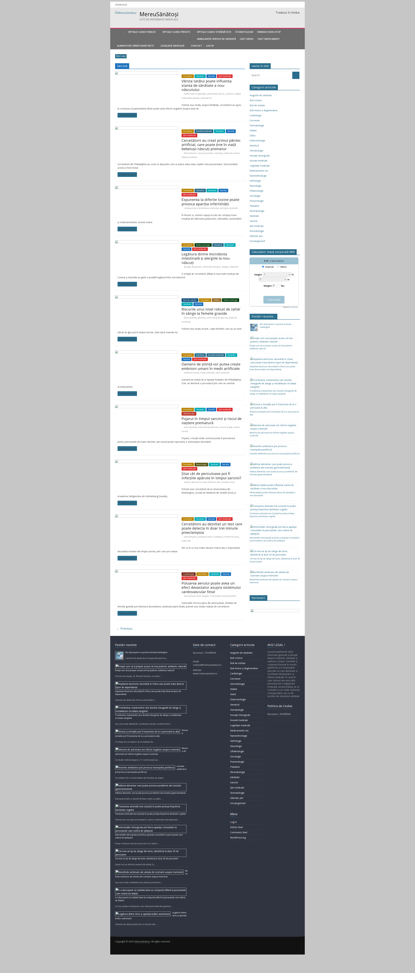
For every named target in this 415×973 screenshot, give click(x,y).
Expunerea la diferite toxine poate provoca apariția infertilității (210, 201)
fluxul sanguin (202, 596)
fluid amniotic (190, 153)
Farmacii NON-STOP (269, 31)
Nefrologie (255, 180)
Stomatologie (244, 31)
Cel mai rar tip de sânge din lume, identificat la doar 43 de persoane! (146, 858)
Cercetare (187, 76)
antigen (225, 266)
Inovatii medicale (204, 131)
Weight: (268, 285)
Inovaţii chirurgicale (260, 155)
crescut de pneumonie (208, 427)
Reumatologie (257, 210)
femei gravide (190, 317)
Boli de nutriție (190, 300)
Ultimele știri (189, 413)
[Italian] (294, 16)
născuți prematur (205, 153)
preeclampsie (190, 536)
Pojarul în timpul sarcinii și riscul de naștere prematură (212, 420)
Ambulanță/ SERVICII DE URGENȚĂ (216, 38)
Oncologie (255, 195)
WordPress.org (238, 837)
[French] (298, 16)
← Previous (124, 628)
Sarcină (211, 76)
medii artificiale (207, 372)
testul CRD (186, 540)
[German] (285, 16)
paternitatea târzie (215, 93)
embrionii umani (191, 372)
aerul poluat (189, 596)
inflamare (234, 266)
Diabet (216, 300)
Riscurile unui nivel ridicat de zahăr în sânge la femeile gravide (211, 311)
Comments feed (238, 832)
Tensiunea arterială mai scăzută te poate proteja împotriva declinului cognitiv (272, 515)
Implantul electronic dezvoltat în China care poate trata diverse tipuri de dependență (272, 368)
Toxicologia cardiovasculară (223, 596)
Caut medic (247, 38)
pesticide (233, 208)
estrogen (224, 208)
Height (258, 274)
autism (187, 482)
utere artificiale (222, 372)
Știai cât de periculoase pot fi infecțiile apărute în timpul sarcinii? (211, 475)
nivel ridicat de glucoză (217, 317)
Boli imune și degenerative (263, 110)
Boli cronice (256, 100)
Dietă (252, 135)
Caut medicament (269, 38)
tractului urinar (228, 482)
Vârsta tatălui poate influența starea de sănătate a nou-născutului (207, 85)
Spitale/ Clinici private (176, 31)
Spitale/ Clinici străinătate (214, 31)
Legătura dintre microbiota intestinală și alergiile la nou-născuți (206, 258)
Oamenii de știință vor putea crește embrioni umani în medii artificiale (211, 366)
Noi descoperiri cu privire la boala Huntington (146, 652)
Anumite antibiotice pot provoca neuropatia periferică (275, 453)
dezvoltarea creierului (208, 208)
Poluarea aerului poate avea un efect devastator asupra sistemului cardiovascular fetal (211, 587)
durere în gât (226, 427)
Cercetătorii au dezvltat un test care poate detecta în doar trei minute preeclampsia (212, 528)
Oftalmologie (256, 190)
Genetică (200, 190)
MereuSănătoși (159, 14)
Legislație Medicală (172, 45)
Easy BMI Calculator (293, 307)
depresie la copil (199, 482)
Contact (196, 45)
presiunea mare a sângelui (210, 536)
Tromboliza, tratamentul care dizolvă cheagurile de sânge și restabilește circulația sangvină (273, 392)
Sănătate (200, 76)
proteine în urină (231, 536)
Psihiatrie (254, 205)
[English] (281, 16)
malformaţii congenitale (195, 93)
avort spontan (190, 427)
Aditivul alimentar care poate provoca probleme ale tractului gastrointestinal (150, 793)
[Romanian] (277, 16)
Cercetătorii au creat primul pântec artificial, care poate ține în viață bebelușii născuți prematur (211, 144)
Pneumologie (257, 200)
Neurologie (201, 464)
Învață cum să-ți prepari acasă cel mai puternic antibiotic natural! (144, 670)
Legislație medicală (260, 165)
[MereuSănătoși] (118, 32)
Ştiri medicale (225, 76)
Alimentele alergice (211, 266)
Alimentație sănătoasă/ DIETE (135, 45)
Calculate (274, 299)
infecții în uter (214, 482)
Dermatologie (257, 125)
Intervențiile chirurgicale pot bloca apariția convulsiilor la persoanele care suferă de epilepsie (275, 539)
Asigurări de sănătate (261, 95)
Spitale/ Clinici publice (142, 31)
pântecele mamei (231, 153)
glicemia (201, 317)
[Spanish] (289, 16)
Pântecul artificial (189, 157)
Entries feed (236, 827)
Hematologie (256, 150)
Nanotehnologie (258, 175)
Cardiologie (188, 574)
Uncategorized (257, 241)
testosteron (206, 98)
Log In (210, 45)
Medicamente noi (259, 170)
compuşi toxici (190, 208)
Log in (233, 822)
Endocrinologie (203, 245)
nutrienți (218, 153)
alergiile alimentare (193, 266)
